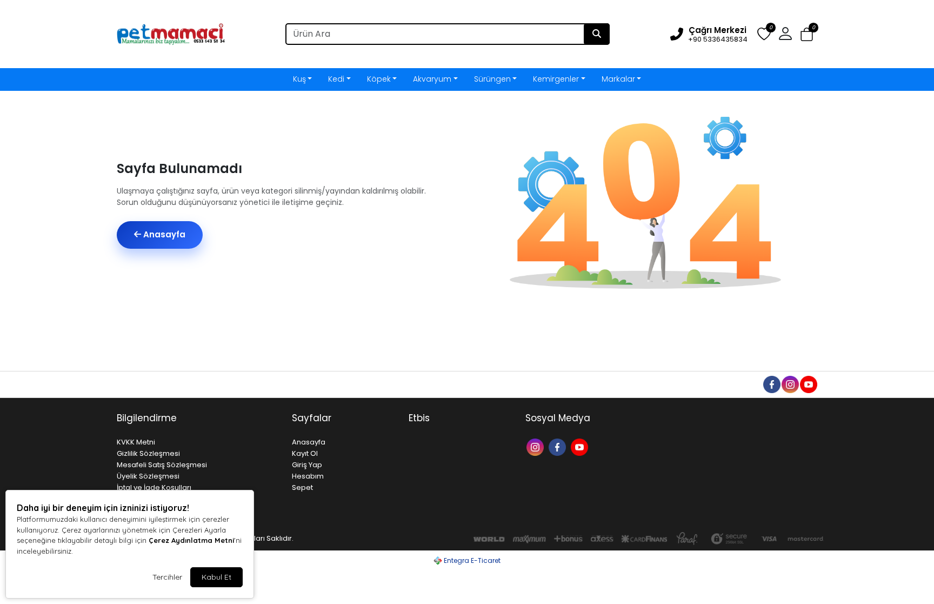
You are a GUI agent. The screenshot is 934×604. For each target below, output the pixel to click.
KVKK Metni (136, 442)
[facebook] (771, 384)
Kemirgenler (556, 79)
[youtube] (808, 384)
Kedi (336, 79)
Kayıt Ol (305, 453)
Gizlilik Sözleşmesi (148, 453)
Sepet (302, 487)
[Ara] (597, 34)
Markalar (618, 79)
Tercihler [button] (167, 577)
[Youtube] (581, 446)
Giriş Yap (307, 465)
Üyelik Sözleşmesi (148, 476)
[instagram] (789, 384)
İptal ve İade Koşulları (154, 487)
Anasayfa (163, 234)
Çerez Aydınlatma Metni (191, 540)
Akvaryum (432, 79)
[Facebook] (559, 446)
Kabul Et (216, 577)
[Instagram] (536, 446)
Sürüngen (492, 79)
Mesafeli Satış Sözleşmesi (162, 465)
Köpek (379, 79)
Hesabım (308, 476)
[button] (806, 34)
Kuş (299, 79)
